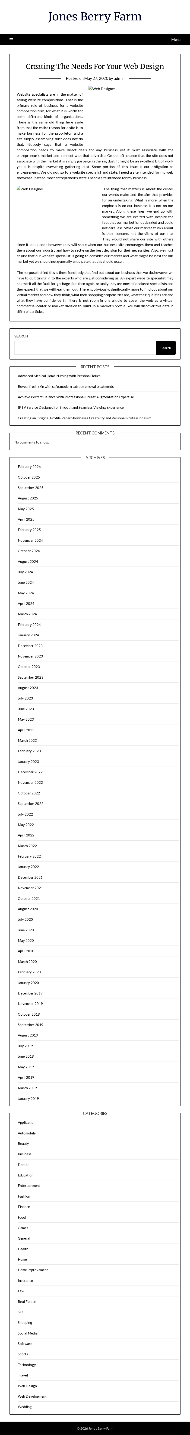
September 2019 (30, 1025)
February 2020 (29, 972)
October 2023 (29, 666)
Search (21, 336)
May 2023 (26, 719)
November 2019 (30, 1003)
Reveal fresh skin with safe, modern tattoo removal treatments (66, 386)
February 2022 (29, 856)
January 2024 (28, 635)
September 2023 (30, 677)
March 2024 (27, 614)
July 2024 (25, 572)
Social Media (28, 1333)
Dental (23, 1165)
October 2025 (29, 477)
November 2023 (30, 656)
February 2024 (29, 624)
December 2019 (30, 993)
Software (25, 1343)
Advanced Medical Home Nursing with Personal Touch (59, 376)
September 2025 (30, 488)
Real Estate (27, 1301)
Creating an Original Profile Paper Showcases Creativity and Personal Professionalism (84, 418)
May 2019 (26, 1067)
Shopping (25, 1322)
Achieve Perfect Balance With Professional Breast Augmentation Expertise (76, 397)
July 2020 (25, 919)
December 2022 (30, 772)
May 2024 (26, 593)
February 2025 (29, 530)
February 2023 (29, 751)
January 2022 (28, 867)
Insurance (25, 1280)
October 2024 (29, 551)
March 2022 (27, 846)
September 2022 (30, 803)
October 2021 (29, 898)
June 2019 (26, 1056)
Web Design (27, 1386)
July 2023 (25, 698)
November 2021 (30, 888)
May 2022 (26, 825)
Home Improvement (33, 1270)
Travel (23, 1375)
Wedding (25, 1407)
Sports (23, 1354)
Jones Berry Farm (95, 16)
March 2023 (27, 740)
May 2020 (26, 940)
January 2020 (28, 983)
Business (25, 1154)
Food (22, 1217)
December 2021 (30, 877)
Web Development (32, 1396)
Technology (27, 1365)
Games (23, 1228)
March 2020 (27, 961)
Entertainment (29, 1185)
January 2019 (28, 1098)
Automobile (27, 1133)
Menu (175, 39)
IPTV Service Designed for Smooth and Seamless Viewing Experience (71, 407)
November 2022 (30, 782)
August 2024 (28, 561)
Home (22, 1259)
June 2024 (26, 582)
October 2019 (29, 1014)
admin (119, 78)
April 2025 (26, 519)
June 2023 (26, 709)
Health (23, 1249)
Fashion (24, 1196)
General (24, 1238)
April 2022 (26, 835)
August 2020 (28, 909)
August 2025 (28, 498)
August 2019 (28, 1035)
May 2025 (26, 509)
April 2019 (26, 1077)
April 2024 (26, 603)
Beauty (23, 1143)
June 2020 (26, 930)
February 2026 (29, 466)
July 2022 (25, 814)
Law (21, 1291)
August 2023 (28, 688)
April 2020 (26, 951)
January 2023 (28, 761)
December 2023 (30, 646)
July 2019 (25, 1046)
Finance (24, 1207)
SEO (21, 1312)
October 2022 (29, 793)
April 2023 (26, 730)
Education (25, 1175)
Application (26, 1122)
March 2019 (27, 1088)
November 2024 (30, 540)
